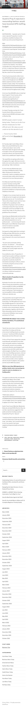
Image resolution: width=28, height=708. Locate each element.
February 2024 (6, 550)
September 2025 (7, 521)
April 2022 (5, 619)
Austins (10, 437)
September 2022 (7, 603)
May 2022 (5, 616)
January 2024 (6, 553)
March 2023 (5, 584)
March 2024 (5, 546)
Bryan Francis (20, 16)
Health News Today (7, 672)
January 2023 (6, 591)
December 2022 (6, 594)
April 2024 (5, 543)
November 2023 (6, 559)
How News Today (7, 678)
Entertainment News (8, 662)
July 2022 (5, 610)
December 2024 (6, 528)
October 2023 (6, 562)
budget (22, 437)
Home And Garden (7, 675)
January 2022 (6, 629)
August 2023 (6, 569)
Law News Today (6, 681)
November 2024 (6, 531)
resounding (8, 440)
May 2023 (5, 578)
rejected (17, 438)
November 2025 (6, 518)
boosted (16, 437)
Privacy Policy (5, 702)
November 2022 (6, 597)
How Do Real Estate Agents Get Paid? (12, 497)
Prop (11, 438)
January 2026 (6, 515)
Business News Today (8, 659)
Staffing (15, 440)
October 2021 (6, 638)
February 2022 (6, 625)
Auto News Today (7, 656)
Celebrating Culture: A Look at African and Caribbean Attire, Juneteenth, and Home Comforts (13, 482)
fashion (7, 438)
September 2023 (7, 565)
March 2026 (5, 512)
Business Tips (6, 647)
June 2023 (5, 575)
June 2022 (5, 613)
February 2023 (6, 588)
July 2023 (5, 572)
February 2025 (6, 524)
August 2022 (5, 607)
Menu (14, 10)
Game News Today (7, 669)
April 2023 (5, 581)
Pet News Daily (6, 685)
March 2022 (5, 622)
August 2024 (6, 540)
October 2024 (6, 534)
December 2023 (6, 556)
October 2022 (6, 600)
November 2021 (6, 635)
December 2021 (6, 632)
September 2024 (7, 537)
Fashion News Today (11, 435)
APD (6, 437)
